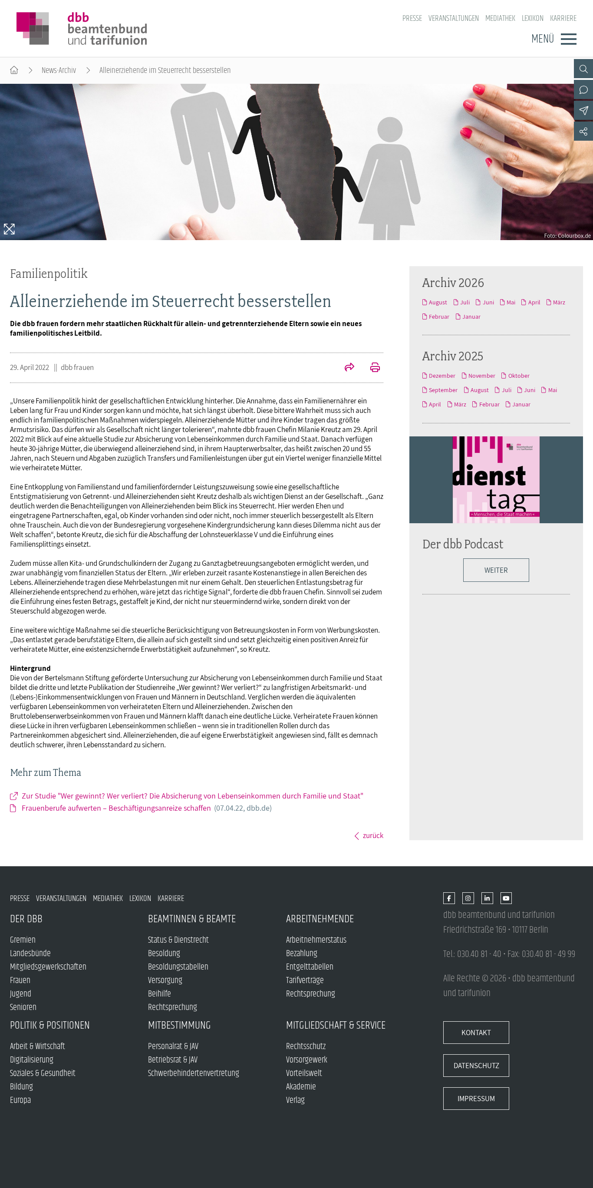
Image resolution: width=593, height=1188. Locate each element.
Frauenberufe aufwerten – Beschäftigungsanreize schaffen (147, 808)
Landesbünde (30, 953)
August (438, 302)
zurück (373, 835)
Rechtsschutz (306, 1046)
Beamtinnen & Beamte (192, 919)
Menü (542, 39)
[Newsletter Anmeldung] (583, 110)
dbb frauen (77, 367)
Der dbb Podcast (463, 543)
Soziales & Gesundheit (43, 1073)
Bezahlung (301, 953)
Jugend (20, 994)
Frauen (20, 980)
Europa (20, 1100)
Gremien (23, 940)
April (534, 302)
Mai (511, 302)
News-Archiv (59, 70)
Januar (471, 316)
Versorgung (165, 980)
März (559, 302)
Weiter (496, 570)
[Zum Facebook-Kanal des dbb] (449, 898)
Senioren (23, 1007)
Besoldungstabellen (178, 967)
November (481, 376)
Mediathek (500, 18)
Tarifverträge (305, 980)
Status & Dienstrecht (178, 940)
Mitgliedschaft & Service (335, 1025)
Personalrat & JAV (173, 1046)
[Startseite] (14, 70)
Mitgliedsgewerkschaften (48, 967)
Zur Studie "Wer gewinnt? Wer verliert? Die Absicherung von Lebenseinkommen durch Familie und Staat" (192, 796)
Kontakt (476, 1032)
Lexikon (533, 18)
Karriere (563, 18)
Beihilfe (159, 994)
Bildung (21, 1087)
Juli (465, 302)
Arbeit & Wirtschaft (37, 1046)
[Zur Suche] (583, 68)
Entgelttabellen (309, 967)
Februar (439, 316)
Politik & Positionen (50, 1025)
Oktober (518, 376)
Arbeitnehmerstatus (316, 940)
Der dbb (26, 919)
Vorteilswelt (304, 1073)
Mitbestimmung (179, 1025)
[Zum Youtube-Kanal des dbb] (506, 898)
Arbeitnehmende (320, 919)
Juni (488, 302)
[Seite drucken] (370, 368)
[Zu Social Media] (583, 131)
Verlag (295, 1100)
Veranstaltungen (453, 18)
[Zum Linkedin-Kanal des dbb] (487, 898)
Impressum (476, 1098)
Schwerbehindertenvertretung (193, 1073)
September (443, 390)
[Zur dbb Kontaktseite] (583, 89)
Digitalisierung (31, 1060)
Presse (412, 18)
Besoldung (164, 953)
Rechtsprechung (172, 1007)
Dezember (442, 376)
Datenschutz (476, 1065)
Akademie (301, 1087)
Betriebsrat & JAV (173, 1060)
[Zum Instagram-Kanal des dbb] (468, 898)
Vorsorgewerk (306, 1060)
